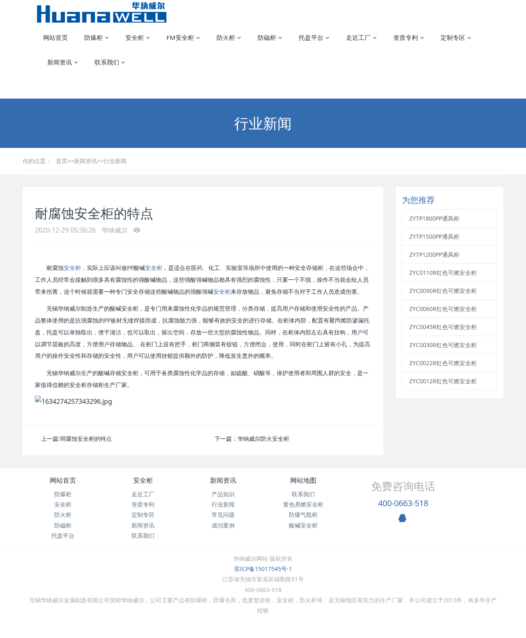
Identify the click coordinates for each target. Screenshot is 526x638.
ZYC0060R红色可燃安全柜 (443, 309)
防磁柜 (63, 525)
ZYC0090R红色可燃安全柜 (443, 291)
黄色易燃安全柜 (303, 504)
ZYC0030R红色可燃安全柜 (443, 345)
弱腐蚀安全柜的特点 (86, 438)
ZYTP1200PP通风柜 (434, 254)
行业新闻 (115, 161)
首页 (61, 161)
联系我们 (143, 535)
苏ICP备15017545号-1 (263, 569)
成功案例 (223, 525)
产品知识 (223, 494)
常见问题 (223, 514)
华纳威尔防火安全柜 (263, 438)
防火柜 (63, 514)
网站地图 (303, 480)
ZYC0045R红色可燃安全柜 (443, 327)
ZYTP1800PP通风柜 (434, 218)
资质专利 (143, 504)
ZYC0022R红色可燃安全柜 (443, 363)
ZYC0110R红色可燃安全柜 (443, 272)
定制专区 (143, 514)
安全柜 (72, 268)
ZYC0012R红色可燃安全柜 (443, 381)
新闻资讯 (85, 161)
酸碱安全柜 (303, 525)
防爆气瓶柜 (303, 514)
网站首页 (55, 37)
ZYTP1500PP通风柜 (434, 236)
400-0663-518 (403, 503)
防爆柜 (63, 494)
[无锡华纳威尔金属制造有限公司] (101, 12)
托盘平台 (62, 535)
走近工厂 (143, 494)
